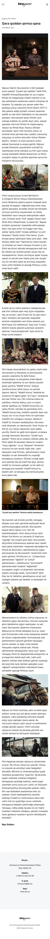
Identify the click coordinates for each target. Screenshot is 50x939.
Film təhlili (12, 18)
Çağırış (4, 18)
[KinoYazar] (25, 4)
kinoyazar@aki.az (25, 884)
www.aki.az (25, 891)
